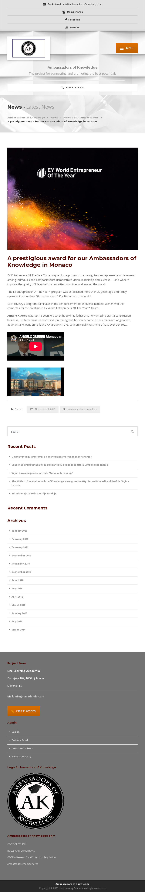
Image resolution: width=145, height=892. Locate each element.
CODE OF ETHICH (16, 844)
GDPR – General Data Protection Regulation (31, 857)
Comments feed (22, 748)
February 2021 (20, 547)
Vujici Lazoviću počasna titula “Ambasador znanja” (42, 473)
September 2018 (21, 572)
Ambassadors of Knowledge (72, 884)
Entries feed (20, 740)
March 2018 (18, 605)
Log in (16, 732)
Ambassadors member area (22, 863)
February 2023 (20, 539)
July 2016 (17, 621)
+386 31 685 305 (74, 87)
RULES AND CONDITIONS (21, 850)
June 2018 (17, 580)
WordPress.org (21, 756)
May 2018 (17, 588)
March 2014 (18, 629)
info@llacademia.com (29, 696)
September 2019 (21, 555)
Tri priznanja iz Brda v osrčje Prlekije (34, 493)
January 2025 (19, 530)
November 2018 (21, 563)
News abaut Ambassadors (82, 409)
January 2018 (19, 613)
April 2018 (17, 596)
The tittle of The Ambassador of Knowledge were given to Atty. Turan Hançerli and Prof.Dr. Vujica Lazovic (70, 483)
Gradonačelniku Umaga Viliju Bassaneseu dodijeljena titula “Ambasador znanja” (60, 464)
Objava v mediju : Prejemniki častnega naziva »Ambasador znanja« (52, 456)
